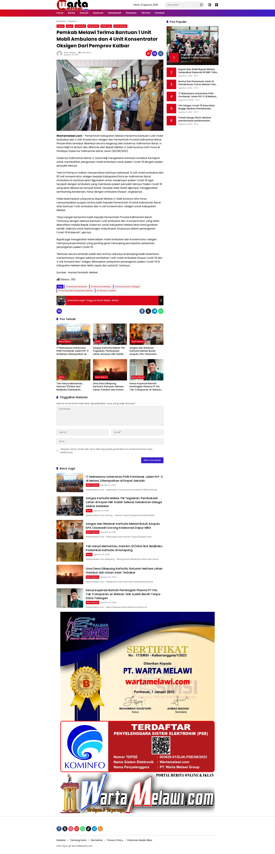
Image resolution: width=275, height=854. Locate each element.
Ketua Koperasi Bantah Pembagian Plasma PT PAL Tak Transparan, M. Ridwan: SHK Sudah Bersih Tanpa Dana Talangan (145, 386)
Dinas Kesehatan (102, 286)
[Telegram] (154, 311)
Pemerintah (93, 26)
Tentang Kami (78, 840)
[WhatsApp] (160, 311)
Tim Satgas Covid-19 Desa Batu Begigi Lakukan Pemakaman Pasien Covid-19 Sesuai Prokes (196, 107)
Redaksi (61, 840)
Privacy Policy (115, 840)
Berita (97, 341)
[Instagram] (70, 828)
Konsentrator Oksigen (128, 286)
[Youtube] (76, 828)
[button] (201, 4)
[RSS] (100, 828)
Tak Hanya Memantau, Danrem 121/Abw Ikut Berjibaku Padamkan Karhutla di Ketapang (69, 386)
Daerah (60, 26)
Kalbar (70, 26)
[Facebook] (142, 311)
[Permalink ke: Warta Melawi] (60, 53)
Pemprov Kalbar (107, 290)
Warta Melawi (120, 26)
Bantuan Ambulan (78, 286)
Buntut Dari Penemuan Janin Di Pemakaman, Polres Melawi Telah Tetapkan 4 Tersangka (197, 83)
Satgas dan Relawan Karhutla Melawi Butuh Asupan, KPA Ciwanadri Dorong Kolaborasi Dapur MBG (144, 351)
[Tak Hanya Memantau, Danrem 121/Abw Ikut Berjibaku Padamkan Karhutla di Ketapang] (73, 369)
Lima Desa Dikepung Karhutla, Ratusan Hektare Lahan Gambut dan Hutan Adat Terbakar (108, 386)
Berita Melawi (65, 341)
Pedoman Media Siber (139, 840)
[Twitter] (148, 311)
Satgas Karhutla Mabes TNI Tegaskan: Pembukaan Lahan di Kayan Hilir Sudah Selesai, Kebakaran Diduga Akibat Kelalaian (109, 351)
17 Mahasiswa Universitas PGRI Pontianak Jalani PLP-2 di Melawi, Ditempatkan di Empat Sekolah (72, 351)
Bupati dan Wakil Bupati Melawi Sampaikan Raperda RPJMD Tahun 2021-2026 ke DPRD (198, 71)
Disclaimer (97, 840)
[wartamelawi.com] (72, 4)
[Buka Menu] (217, 5)
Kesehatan (80, 26)
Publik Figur (106, 26)
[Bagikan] (160, 53)
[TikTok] (88, 828)
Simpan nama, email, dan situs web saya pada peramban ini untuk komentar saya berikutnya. (106, 450)
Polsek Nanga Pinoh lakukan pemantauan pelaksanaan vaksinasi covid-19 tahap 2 (194, 119)
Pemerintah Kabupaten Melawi (77, 290)
